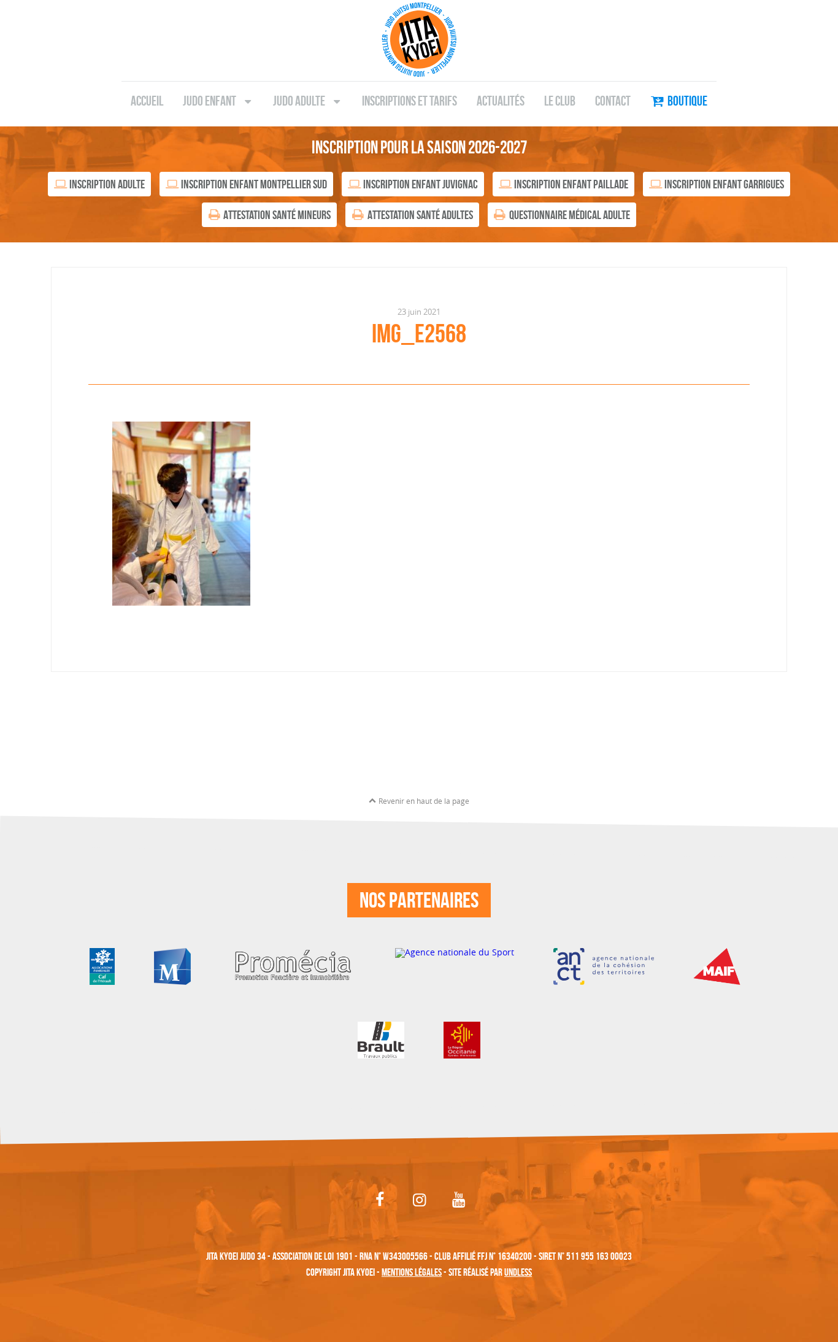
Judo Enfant (209, 100)
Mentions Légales (412, 1272)
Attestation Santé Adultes (420, 215)
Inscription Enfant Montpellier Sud (254, 184)
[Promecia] (293, 965)
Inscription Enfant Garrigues (724, 184)
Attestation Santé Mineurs (277, 215)
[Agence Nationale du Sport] (454, 965)
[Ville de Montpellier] (172, 965)
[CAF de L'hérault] (102, 965)
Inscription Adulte (107, 184)
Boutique (687, 100)
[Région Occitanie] (462, 1039)
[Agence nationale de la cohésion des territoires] (603, 965)
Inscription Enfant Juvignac (420, 184)
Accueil (147, 100)
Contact (613, 100)
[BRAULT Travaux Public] (381, 1039)
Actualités (501, 100)
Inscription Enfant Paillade (571, 184)
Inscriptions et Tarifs (409, 100)
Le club (559, 100)
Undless (518, 1272)
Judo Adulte (299, 100)
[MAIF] (721, 965)
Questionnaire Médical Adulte (569, 215)
